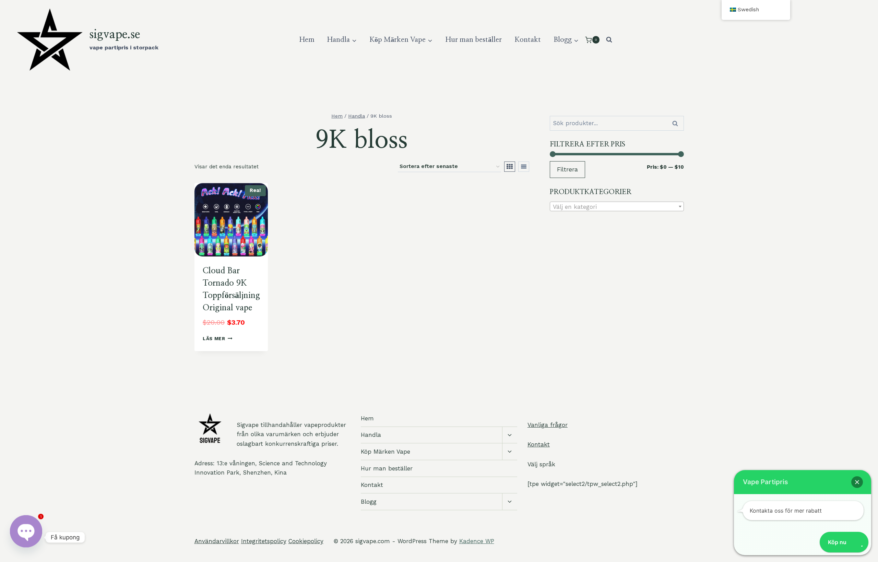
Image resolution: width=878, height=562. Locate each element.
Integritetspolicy (263, 541)
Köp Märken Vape (385, 451)
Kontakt (528, 39)
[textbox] (617, 207)
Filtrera (567, 169)
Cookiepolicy (305, 541)
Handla (371, 434)
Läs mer (214, 338)
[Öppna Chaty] (26, 537)
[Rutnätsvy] (509, 167)
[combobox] (617, 206)
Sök (676, 123)
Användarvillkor (216, 541)
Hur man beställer (474, 39)
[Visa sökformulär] (609, 40)
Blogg (369, 501)
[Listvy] (523, 167)
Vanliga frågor (547, 424)
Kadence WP (476, 541)
